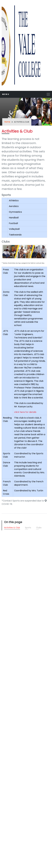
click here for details (25, 412)
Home (7, 121)
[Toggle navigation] (48, 94)
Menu (5, 94)
